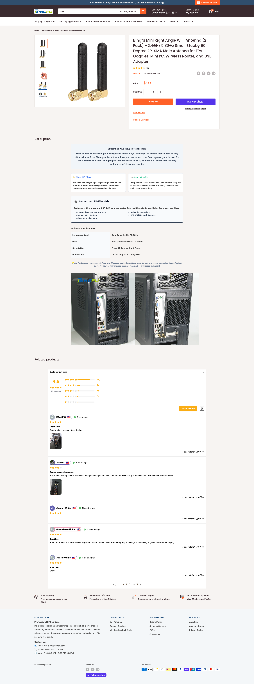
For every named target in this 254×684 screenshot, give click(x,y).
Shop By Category (43, 21)
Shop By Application (69, 21)
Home (36, 30)
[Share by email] (214, 73)
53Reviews (56, 391)
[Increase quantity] (160, 92)
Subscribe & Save (209, 2)
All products (47, 30)
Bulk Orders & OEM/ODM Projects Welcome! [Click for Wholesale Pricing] (127, 2)
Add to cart (153, 101)
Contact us (188, 21)
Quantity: (137, 92)
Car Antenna (116, 622)
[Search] (143, 11)
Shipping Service (157, 626)
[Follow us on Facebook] (87, 669)
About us (174, 21)
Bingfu (136, 74)
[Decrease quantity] (146, 92)
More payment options (195, 108)
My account (192, 12)
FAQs (152, 630)
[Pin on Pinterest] (203, 73)
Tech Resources (154, 21)
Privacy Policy (196, 630)
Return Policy (155, 622)
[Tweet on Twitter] (208, 73)
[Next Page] (140, 584)
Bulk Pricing (139, 112)
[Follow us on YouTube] (97, 669)
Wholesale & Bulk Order (121, 630)
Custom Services (141, 120)
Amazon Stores (196, 626)
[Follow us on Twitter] (92, 669)
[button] (114, 584)
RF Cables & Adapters (96, 21)
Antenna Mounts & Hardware (128, 21)
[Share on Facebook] (198, 73)
